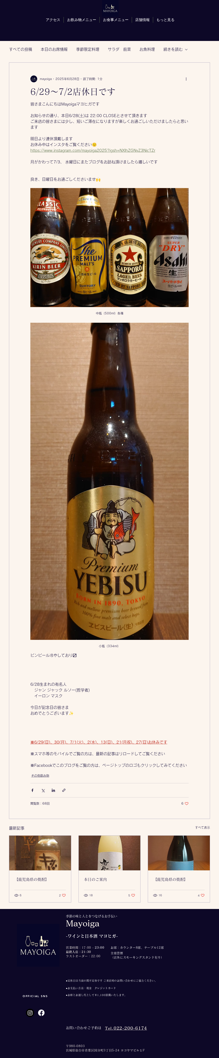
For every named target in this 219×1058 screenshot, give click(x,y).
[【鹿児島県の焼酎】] (40, 853)
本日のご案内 (95, 879)
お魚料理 (147, 49)
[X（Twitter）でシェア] (43, 790)
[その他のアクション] (186, 78)
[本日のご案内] (110, 853)
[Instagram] (30, 1013)
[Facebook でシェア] (32, 790)
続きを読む (173, 49)
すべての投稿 (20, 49)
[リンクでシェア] (64, 790)
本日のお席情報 (54, 49)
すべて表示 (202, 827)
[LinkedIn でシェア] (53, 790)
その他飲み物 (40, 775)
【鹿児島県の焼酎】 (31, 879)
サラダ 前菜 (119, 49)
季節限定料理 (87, 49)
